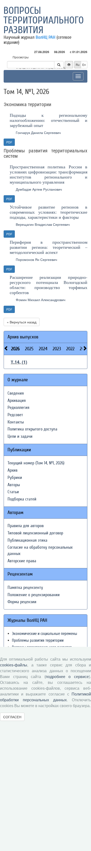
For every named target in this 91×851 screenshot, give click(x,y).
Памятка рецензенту (25, 587)
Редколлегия (18, 407)
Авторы (14, 484)
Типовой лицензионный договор (35, 533)
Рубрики (15, 477)
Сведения (16, 393)
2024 (43, 348)
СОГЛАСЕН (12, 716)
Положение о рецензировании (34, 594)
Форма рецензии (22, 601)
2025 (29, 348)
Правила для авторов (26, 525)
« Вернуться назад (21, 322)
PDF (9, 142)
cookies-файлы (13, 665)
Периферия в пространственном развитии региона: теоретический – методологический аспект (48, 247)
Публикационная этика (27, 540)
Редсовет (15, 414)
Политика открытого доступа (32, 429)
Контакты (16, 422)
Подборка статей (22, 499)
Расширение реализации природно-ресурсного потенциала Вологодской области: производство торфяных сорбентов (48, 284)
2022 (70, 348)
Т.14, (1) (19, 362)
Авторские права (22, 560)
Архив (12, 470)
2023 (57, 348)
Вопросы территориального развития (43, 20)
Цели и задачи (20, 436)
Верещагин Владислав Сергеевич (43, 224)
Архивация (17, 400)
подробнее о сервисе (67, 677)
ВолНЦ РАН (45, 37)
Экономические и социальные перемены (44, 633)
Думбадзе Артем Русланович (39, 189)
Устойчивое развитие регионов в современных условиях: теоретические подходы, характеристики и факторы (48, 212)
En (84, 64)
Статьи (13, 491)
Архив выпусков (23, 337)
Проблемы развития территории (38, 640)
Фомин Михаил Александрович (40, 299)
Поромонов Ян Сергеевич (36, 259)
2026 (15, 348)
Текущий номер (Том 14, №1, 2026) (36, 463)
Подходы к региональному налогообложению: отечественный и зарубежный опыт (48, 120)
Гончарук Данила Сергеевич (38, 132)
